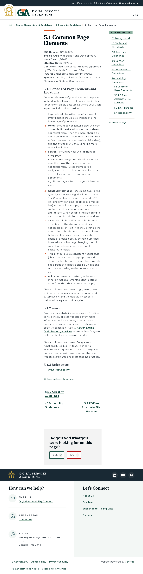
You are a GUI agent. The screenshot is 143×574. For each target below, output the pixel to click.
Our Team (88, 502)
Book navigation (120, 32)
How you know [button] (127, 3)
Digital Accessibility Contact (36, 501)
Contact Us (25, 519)
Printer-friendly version (61, 379)
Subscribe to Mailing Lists (98, 508)
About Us (88, 496)
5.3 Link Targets (123, 107)
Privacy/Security (58, 561)
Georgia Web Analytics (54, 569)
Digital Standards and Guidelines (34, 25)
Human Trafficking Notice (25, 569)
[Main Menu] (136, 13)
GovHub (129, 561)
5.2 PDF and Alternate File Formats (91, 407)
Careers (87, 515)
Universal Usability (59, 369)
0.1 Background (121, 38)
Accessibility (38, 561)
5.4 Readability (123, 113)
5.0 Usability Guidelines (68, 25)
